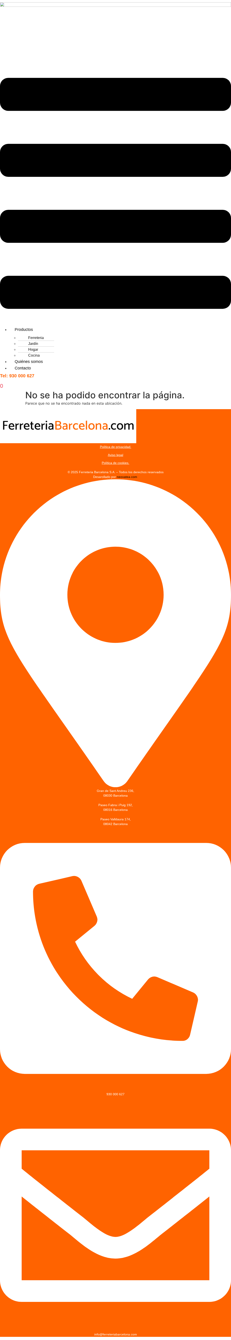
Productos (24, 329)
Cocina (34, 355)
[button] (115, 194)
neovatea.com (127, 477)
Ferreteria (36, 338)
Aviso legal (115, 455)
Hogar (33, 349)
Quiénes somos (29, 361)
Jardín (33, 344)
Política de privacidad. (115, 447)
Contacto (23, 368)
